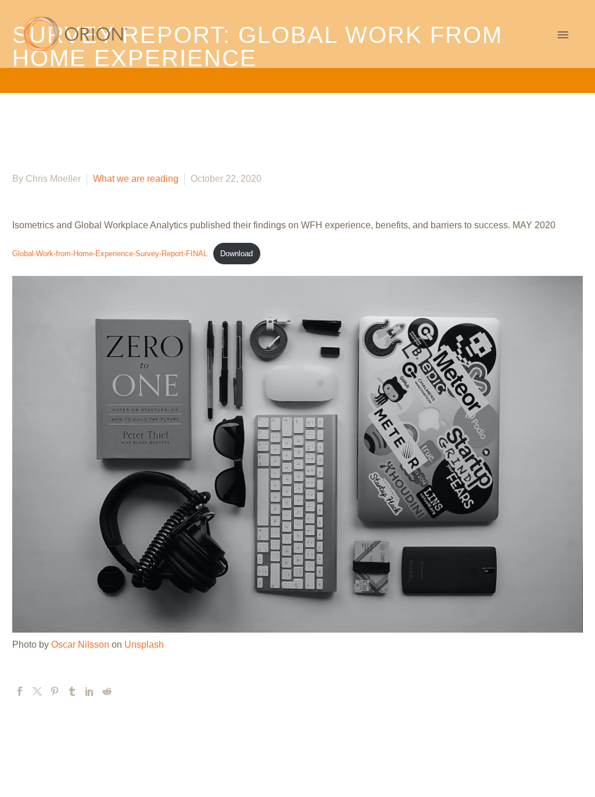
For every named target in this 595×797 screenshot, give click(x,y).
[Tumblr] (72, 691)
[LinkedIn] (89, 691)
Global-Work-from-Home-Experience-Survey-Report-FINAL (109, 253)
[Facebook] (19, 691)
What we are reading (135, 179)
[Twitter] (37, 691)
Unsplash (144, 644)
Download (236, 253)
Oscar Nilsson (80, 644)
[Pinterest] (54, 691)
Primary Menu (563, 35)
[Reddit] (107, 691)
